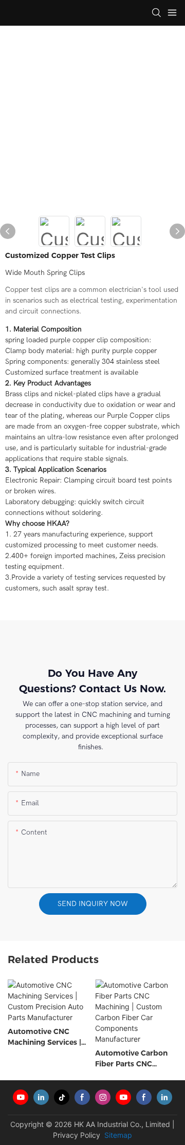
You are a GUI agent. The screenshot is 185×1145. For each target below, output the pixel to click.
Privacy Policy (76, 1135)
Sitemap (117, 1135)
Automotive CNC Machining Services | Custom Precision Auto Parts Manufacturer (44, 1037)
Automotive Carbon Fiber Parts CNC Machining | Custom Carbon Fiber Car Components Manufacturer (131, 1058)
